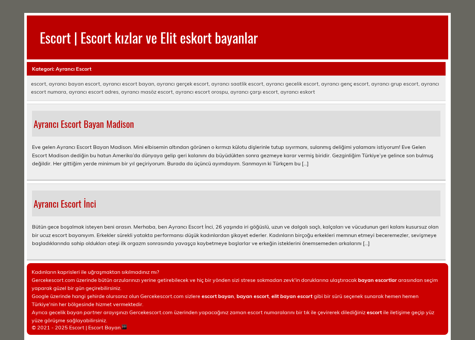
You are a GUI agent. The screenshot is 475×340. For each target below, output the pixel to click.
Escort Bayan (104, 327)
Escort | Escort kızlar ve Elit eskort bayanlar (149, 37)
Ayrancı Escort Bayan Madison (84, 123)
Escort (76, 327)
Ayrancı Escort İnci (65, 203)
